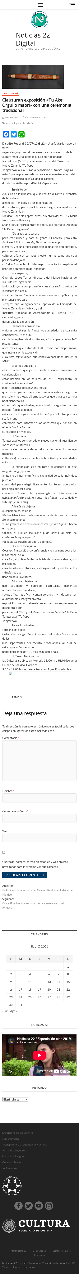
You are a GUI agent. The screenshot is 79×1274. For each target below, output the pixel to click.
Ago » (13, 1011)
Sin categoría (10, 93)
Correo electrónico (15, 811)
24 (20, 997)
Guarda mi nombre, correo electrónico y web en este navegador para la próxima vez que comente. (35, 864)
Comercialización (12, 1162)
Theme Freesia (50, 1263)
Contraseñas (39, 1250)
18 (30, 989)
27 (49, 997)
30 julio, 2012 (12, 117)
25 (30, 997)
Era (33, 123)
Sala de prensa (11, 1138)
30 (11, 1004)
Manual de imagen (13, 1156)
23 (11, 997)
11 (30, 982)
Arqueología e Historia (18, 123)
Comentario (10, 738)
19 (39, 989)
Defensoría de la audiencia (18, 1132)
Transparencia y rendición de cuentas (24, 1144)
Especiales (39, 1255)
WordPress (66, 1263)
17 (20, 989)
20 (49, 989)
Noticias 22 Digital (33, 39)
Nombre (8, 791)
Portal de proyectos (14, 1150)
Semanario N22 (60, 1250)
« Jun (5, 1011)
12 (39, 982)
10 (20, 982)
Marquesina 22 (18, 1250)
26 (39, 997)
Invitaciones (9, 1168)
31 (20, 1004)
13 (49, 982)
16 (11, 989)
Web (5, 831)
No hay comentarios (36, 117)
